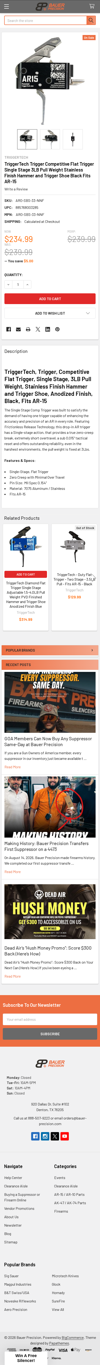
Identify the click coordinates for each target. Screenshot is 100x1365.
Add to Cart (26, 574)
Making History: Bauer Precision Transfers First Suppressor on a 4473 (46, 846)
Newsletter (13, 1225)
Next (94, 578)
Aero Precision (15, 1309)
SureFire (58, 1301)
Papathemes (59, 1343)
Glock (56, 1284)
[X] (38, 329)
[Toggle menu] (6, 6)
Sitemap (10, 1242)
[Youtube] (64, 1136)
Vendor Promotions (19, 1208)
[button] (50, 313)
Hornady (58, 1292)
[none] (50, 80)
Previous (6, 578)
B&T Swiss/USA (16, 1292)
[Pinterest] (57, 329)
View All (58, 1309)
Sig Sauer (11, 1276)
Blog (7, 1233)
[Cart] (93, 6)
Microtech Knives (65, 1276)
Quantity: (13, 274)
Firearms (61, 1211)
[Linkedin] (47, 329)
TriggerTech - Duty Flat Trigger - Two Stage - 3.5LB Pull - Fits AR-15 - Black (74, 579)
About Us (11, 1216)
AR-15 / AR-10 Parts (69, 1194)
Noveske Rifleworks (20, 1301)
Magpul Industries (17, 1284)
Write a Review (16, 189)
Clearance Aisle (16, 1186)
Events (59, 1177)
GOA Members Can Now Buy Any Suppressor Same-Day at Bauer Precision (48, 741)
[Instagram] (45, 1136)
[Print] (28, 329)
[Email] (18, 329)
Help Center (13, 1177)
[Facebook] (8, 329)
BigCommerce (73, 1337)
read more (12, 767)
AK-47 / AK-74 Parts (70, 1202)
